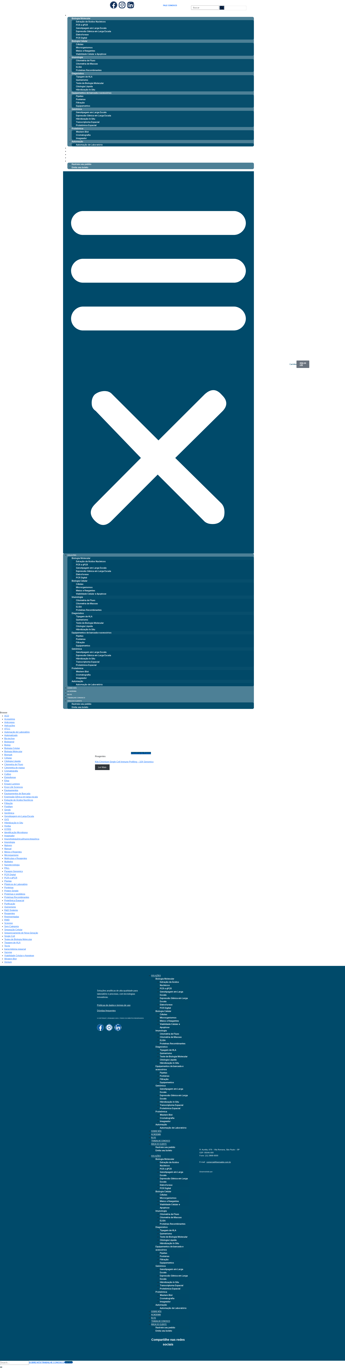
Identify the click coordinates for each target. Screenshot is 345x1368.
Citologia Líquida (84, 86)
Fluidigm (8, 806)
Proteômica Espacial (86, 125)
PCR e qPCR (82, 25)
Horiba (7, 826)
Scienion (8, 923)
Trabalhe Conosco (76, 158)
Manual (7, 849)
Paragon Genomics (13, 871)
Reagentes (9, 913)
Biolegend (9, 742)
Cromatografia (83, 135)
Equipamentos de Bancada (17, 793)
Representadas (11, 917)
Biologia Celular (79, 41)
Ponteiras (81, 99)
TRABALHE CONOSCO (52, 1362)
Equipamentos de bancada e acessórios (91, 93)
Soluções (71, 15)
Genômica (77, 109)
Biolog (7, 745)
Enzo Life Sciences (13, 787)
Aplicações (9, 725)
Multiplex (8, 861)
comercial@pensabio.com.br (218, 1162)
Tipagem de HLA (84, 76)
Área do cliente (74, 161)
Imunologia (77, 57)
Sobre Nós (72, 148)
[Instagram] (122, 5)
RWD (7, 920)
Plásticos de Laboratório (15, 884)
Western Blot (82, 132)
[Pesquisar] (221, 8)
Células (79, 44)
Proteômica (77, 128)
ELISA (79, 67)
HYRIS (7, 829)
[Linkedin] (130, 5)
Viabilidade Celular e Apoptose (91, 54)
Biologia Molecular (81, 18)
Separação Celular (13, 930)
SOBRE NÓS (35, 1362)
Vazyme (8, 952)
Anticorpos (9, 722)
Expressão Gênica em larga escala (21, 797)
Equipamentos (83, 106)
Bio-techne (9, 738)
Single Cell (9, 936)
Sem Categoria (11, 926)
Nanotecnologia (12, 865)
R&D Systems (11, 910)
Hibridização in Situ (13, 823)
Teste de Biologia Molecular (90, 83)
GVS (6, 819)
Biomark (8, 755)
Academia (71, 151)
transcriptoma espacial (15, 949)
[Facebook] (113, 5)
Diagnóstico (78, 73)
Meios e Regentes (13, 852)
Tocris (7, 946)
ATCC (7, 729)
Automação (77, 141)
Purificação (9, 904)
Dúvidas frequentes (106, 1010)
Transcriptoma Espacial (87, 122)
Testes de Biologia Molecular (18, 939)
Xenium (8, 962)
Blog (69, 155)
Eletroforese (82, 34)
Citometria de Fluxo (85, 60)
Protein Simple (11, 891)
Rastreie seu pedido (81, 164)
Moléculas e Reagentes (15, 858)
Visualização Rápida (141, 753)
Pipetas (79, 96)
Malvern (8, 845)
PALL (7, 868)
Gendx (7, 810)
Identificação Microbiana (16, 832)
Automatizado (11, 735)
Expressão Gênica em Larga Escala (93, 31)
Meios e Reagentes (85, 51)
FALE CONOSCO (170, 5)
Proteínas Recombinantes (89, 70)
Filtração (80, 102)
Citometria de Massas (87, 63)
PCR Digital (81, 38)
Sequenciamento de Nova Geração (21, 933)
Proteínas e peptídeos (14, 894)
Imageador (81, 138)
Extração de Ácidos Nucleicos (91, 21)
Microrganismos (84, 47)
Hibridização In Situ (85, 89)
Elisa (6, 780)
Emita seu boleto (80, 167)
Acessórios (9, 719)
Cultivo (7, 774)
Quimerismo (82, 80)
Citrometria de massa (14, 768)
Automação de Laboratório (89, 144)
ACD (6, 716)
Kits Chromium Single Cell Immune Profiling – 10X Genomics (124, 762)
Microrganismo (11, 855)
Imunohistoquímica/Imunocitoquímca (21, 839)
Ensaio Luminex (12, 784)
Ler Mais (102, 767)
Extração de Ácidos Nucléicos (18, 800)
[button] (158, 362)
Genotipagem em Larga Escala (91, 28)
